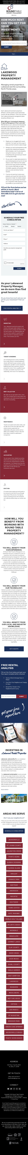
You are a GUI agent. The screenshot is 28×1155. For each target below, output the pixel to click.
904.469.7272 (21, 3)
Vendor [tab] (19, 226)
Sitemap (25, 1097)
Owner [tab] (6, 226)
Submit (6, 47)
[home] (14, 9)
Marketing (14, 54)
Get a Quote (14, 649)
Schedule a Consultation (14, 831)
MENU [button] (14, 15)
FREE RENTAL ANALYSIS (11, 308)
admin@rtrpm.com (15, 1078)
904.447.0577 (21, 1)
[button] (8, 1089)
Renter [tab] (13, 226)
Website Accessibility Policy (18, 1110)
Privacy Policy (15, 1099)
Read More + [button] (5, 789)
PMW (20, 1097)
